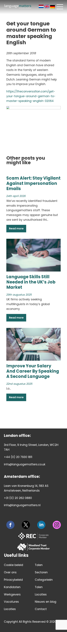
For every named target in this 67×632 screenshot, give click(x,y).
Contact (41, 609)
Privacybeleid (13, 580)
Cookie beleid (13, 565)
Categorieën (44, 580)
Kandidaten (12, 587)
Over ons (10, 572)
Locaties (10, 609)
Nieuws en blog (45, 602)
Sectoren (41, 572)
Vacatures (11, 602)
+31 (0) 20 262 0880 (18, 498)
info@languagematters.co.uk (24, 464)
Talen (39, 565)
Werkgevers (12, 594)
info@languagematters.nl (22, 505)
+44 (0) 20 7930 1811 (18, 457)
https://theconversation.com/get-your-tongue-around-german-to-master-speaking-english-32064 (30, 96)
